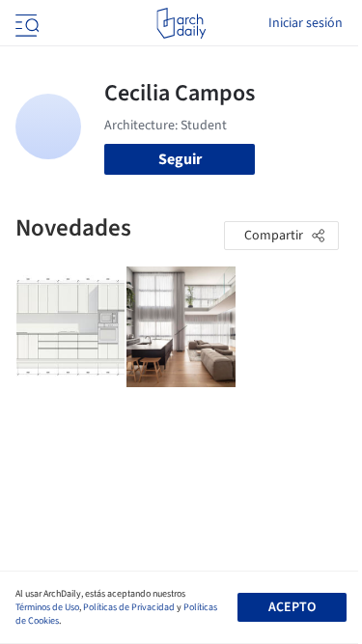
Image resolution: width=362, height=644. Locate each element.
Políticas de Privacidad (129, 607)
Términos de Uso (47, 607)
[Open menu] (25, 23)
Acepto (292, 607)
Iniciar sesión (305, 23)
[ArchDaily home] (181, 23)
